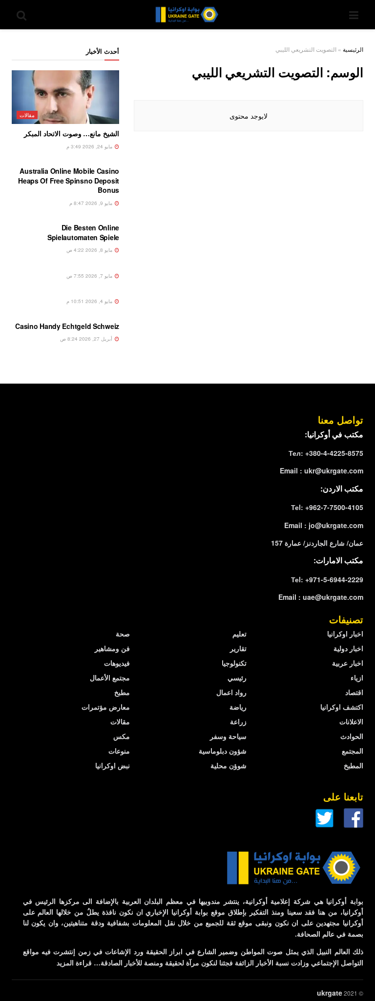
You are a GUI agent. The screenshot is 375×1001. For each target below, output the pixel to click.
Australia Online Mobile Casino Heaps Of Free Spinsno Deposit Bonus (68, 180)
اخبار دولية (348, 648)
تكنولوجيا (234, 663)
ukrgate (329, 993)
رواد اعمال (231, 692)
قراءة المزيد (74, 962)
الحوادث (351, 736)
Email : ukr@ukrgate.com (321, 470)
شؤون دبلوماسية (223, 751)
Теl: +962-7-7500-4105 (327, 507)
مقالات (27, 115)
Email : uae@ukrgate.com (320, 597)
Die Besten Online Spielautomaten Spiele (83, 232)
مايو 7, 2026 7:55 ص (90, 275)
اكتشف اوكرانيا (341, 707)
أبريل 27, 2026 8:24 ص (87, 338)
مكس (121, 736)
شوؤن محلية (228, 765)
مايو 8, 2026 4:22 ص (90, 249)
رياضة (238, 707)
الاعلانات (351, 721)
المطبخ (353, 765)
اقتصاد (354, 692)
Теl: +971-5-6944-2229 (327, 579)
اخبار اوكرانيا (345, 633)
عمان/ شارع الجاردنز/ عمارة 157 (317, 543)
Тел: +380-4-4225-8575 (326, 453)
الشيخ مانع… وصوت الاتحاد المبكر (71, 133)
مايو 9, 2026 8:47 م (91, 203)
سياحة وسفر (228, 736)
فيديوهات (117, 663)
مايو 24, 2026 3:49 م (90, 146)
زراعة (238, 721)
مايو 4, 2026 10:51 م (90, 301)
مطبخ (122, 692)
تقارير (238, 648)
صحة (123, 633)
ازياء (357, 677)
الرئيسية (353, 49)
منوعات (119, 751)
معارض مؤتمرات (106, 707)
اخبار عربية (347, 663)
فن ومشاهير (112, 648)
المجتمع (352, 751)
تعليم (239, 633)
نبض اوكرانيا (112, 765)
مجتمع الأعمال (110, 677)
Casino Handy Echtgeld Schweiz (67, 326)
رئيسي (237, 677)
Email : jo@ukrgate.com (323, 525)
